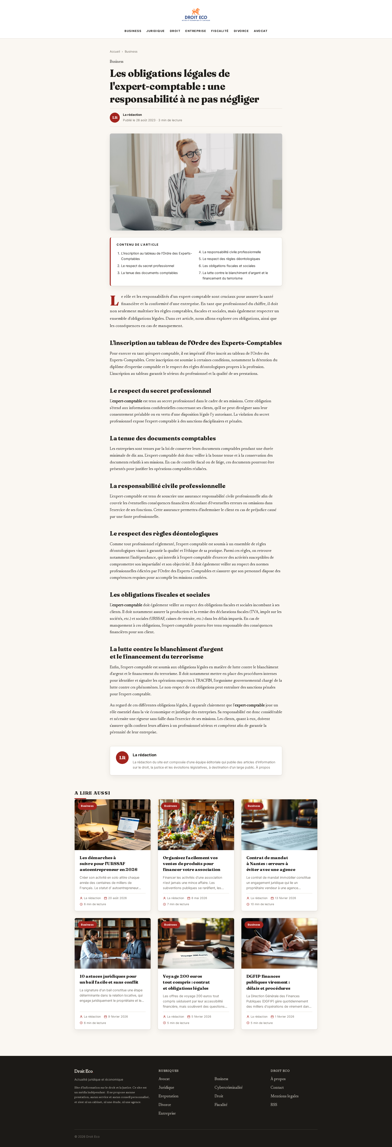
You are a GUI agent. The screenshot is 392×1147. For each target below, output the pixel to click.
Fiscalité (220, 31)
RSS (274, 1105)
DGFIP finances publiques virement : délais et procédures (268, 982)
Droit (175, 31)
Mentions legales (285, 1097)
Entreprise (195, 31)
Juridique (155, 31)
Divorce (241, 31)
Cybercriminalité (229, 1088)
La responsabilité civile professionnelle (232, 252)
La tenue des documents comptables (149, 273)
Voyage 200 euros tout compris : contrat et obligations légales (186, 982)
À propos (263, 767)
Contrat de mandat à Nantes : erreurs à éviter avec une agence (270, 863)
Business (133, 31)
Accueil (115, 51)
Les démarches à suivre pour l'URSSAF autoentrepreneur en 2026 (108, 863)
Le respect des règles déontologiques (231, 259)
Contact (277, 1088)
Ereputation (169, 1097)
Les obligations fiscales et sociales (229, 266)
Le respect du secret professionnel (147, 266)
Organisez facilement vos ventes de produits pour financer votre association (191, 863)
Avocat (260, 31)
